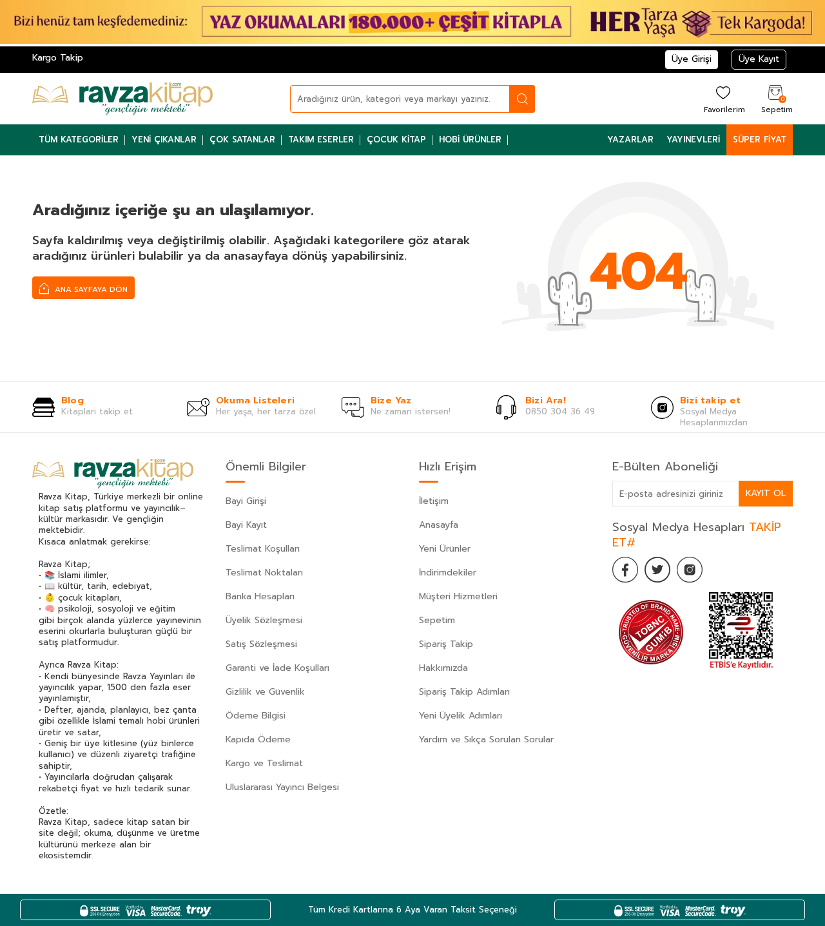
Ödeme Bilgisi (256, 715)
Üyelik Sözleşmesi (264, 620)
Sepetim (437, 620)
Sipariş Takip (446, 644)
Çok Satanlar (242, 139)
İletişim (434, 501)
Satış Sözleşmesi (261, 644)
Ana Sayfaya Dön (90, 289)
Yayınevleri (693, 139)
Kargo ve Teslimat (264, 763)
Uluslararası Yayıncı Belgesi (282, 787)
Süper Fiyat (759, 139)
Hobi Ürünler (470, 139)
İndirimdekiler (447, 572)
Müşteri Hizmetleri (458, 596)
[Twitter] (657, 570)
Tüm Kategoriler (79, 139)
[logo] (122, 98)
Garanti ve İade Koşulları (277, 668)
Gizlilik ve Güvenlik (265, 692)
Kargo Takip (57, 57)
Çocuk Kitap (396, 139)
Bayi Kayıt (246, 525)
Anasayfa (438, 525)
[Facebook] (625, 570)
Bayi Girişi (246, 501)
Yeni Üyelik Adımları (460, 715)
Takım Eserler (321, 139)
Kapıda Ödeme (258, 739)
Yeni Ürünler (445, 548)
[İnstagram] (690, 570)
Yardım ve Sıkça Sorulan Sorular (486, 739)
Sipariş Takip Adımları (464, 692)
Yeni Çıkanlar (164, 139)
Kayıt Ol (766, 493)
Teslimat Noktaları (264, 572)
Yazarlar (630, 139)
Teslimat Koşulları (263, 548)
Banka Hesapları (260, 596)
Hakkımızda (443, 668)
